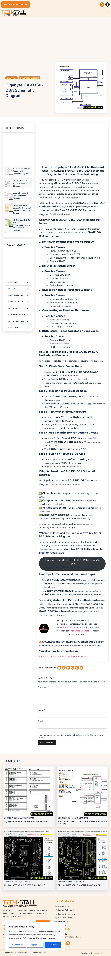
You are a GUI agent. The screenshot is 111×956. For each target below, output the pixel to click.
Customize (17, 944)
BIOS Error (18, 282)
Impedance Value (18, 302)
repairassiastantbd (80, 630)
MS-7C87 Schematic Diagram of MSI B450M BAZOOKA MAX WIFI (82, 822)
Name (41, 710)
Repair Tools (18, 328)
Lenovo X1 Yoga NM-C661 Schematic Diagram (21, 195)
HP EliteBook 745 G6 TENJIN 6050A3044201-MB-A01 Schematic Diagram (21, 225)
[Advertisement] (55, 38)
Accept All (53, 944)
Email (41, 721)
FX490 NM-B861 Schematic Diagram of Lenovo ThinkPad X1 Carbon (22, 209)
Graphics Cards (18, 295)
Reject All (35, 944)
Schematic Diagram (29, 77)
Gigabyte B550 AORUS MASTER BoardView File (79, 885)
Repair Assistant (71, 627)
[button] (101, 4)
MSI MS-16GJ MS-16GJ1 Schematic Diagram (20, 183)
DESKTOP (11, 77)
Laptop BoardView (18, 315)
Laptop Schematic (18, 321)
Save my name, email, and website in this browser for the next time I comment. (71, 736)
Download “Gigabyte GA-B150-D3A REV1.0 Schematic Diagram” (72, 564)
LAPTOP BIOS (18, 308)
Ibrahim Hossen (100, 953)
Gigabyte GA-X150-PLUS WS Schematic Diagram (26, 821)
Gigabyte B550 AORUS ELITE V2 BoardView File (25, 885)
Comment (43, 687)
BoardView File (12, 882)
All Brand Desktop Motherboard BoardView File (62, 656)
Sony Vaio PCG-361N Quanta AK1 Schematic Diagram (21, 171)
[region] (35, 936)
